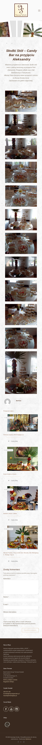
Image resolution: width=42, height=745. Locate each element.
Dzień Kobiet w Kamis (9, 474)
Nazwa (6, 597)
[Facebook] (18, 742)
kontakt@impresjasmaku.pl (11, 693)
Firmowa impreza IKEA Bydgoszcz (13, 435)
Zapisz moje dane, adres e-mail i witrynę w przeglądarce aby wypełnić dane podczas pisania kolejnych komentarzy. (19, 623)
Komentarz (6, 578)
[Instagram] (24, 742)
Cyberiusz (28, 739)
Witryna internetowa (9, 612)
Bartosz (18, 400)
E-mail (5, 604)
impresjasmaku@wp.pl (10, 695)
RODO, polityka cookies (10, 680)
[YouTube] (21, 742)
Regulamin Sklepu (8, 681)
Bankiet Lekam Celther (10, 513)
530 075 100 (6, 691)
